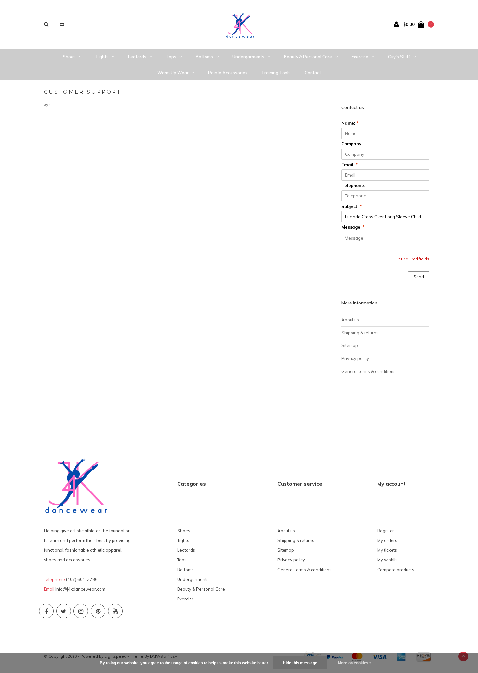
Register (385, 530)
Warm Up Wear (173, 72)
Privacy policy (355, 358)
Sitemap (349, 345)
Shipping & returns (359, 332)
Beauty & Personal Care (308, 56)
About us (350, 319)
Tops (171, 56)
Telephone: (353, 185)
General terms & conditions (368, 371)
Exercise (360, 56)
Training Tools (276, 72)
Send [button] (418, 276)
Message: (353, 227)
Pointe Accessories (227, 72)
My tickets (387, 550)
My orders (387, 540)
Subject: (351, 206)
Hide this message (300, 663)
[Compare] (62, 24)
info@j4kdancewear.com (80, 589)
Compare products (395, 569)
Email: (349, 164)
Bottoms (204, 56)
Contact (313, 72)
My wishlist (388, 559)
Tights (102, 56)
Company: (351, 143)
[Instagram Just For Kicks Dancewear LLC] (80, 611)
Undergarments (248, 56)
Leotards (137, 56)
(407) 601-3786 (82, 579)
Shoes (69, 56)
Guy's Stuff (399, 56)
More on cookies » (355, 663)
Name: (349, 123)
